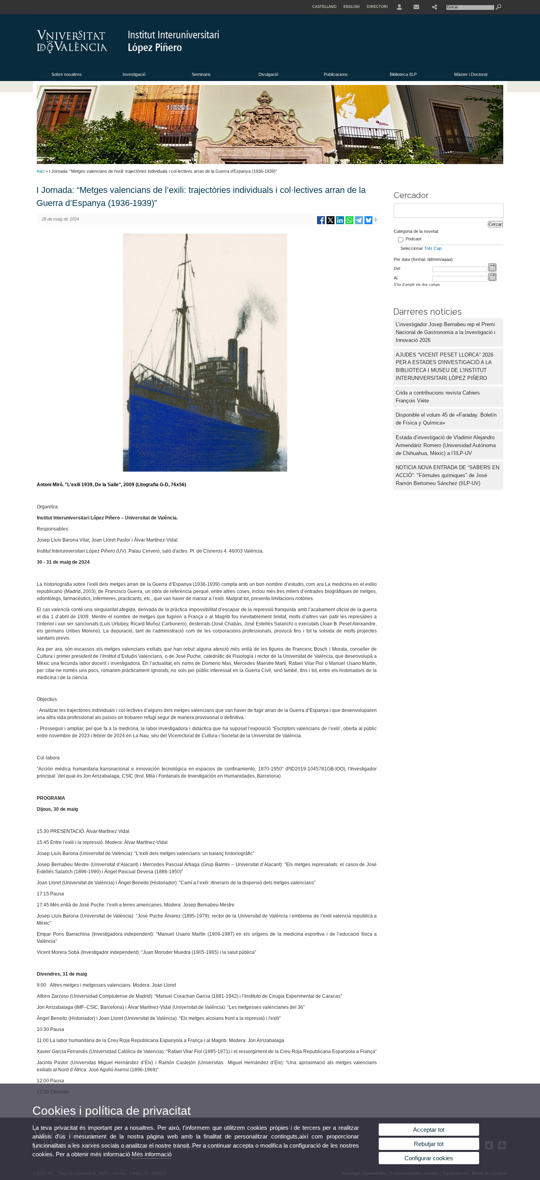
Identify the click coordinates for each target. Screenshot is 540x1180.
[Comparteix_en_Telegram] (359, 223)
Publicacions (336, 74)
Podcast (413, 238)
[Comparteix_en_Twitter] (330, 223)
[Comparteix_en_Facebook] (321, 223)
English (352, 7)
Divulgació (268, 74)
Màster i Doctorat (470, 74)
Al (395, 278)
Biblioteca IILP (403, 74)
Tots (428, 248)
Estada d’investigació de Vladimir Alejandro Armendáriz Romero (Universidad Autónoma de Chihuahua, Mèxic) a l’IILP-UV (446, 445)
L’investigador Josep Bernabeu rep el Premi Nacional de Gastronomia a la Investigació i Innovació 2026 (445, 332)
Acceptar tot (428, 1129)
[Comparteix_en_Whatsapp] (349, 223)
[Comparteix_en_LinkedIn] (340, 223)
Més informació (152, 1154)
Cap (438, 248)
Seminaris (201, 74)
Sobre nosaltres (66, 74)
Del (397, 268)
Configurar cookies (428, 1158)
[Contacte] (417, 7)
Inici (40, 171)
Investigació (134, 74)
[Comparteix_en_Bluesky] (368, 223)
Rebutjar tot (429, 1143)
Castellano (324, 7)
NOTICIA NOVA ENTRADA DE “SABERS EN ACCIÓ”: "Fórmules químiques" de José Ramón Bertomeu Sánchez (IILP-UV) (447, 475)
